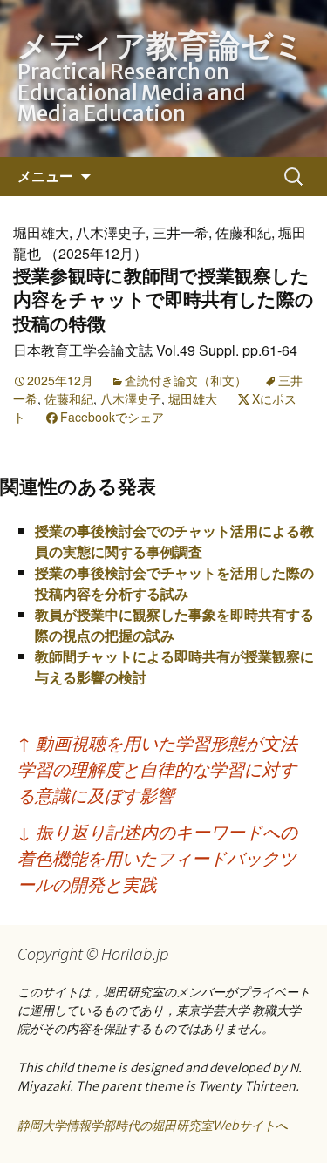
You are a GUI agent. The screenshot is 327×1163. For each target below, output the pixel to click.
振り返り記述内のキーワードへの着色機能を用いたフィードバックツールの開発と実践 (157, 857)
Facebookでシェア (112, 416)
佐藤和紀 (68, 398)
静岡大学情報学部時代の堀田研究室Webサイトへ (152, 1125)
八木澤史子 (130, 398)
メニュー (45, 176)
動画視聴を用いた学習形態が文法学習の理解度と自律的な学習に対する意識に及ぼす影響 (157, 768)
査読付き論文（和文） (186, 380)
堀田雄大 (192, 398)
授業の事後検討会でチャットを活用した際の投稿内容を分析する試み (174, 582)
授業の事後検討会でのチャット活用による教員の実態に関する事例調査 (174, 540)
